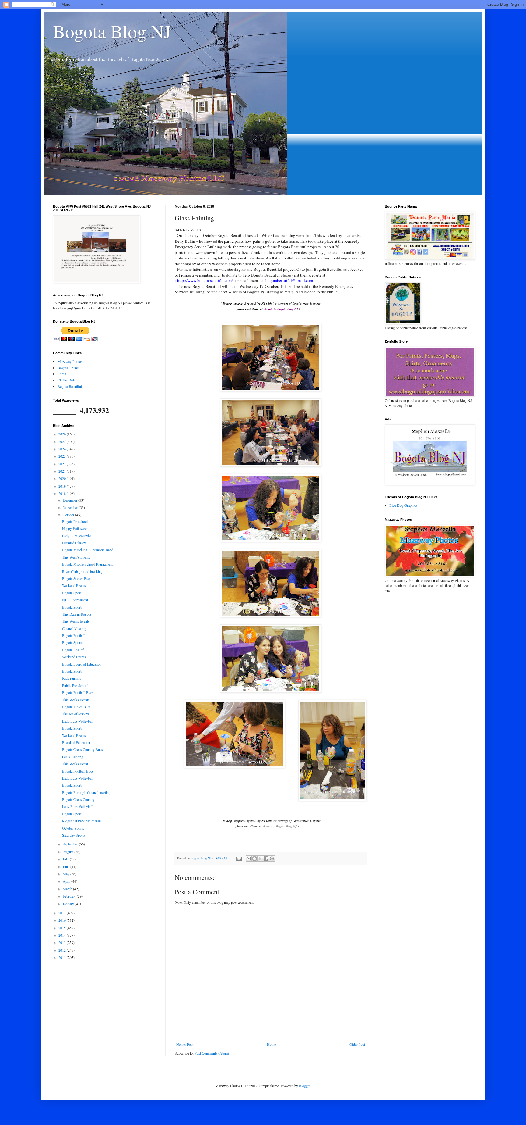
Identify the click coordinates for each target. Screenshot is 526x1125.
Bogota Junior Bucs (76, 706)
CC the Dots (66, 379)
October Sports (73, 828)
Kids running (71, 678)
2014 (62, 935)
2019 (62, 486)
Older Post (357, 1044)
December (70, 500)
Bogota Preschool (75, 521)
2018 (62, 493)
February (70, 896)
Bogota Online (68, 367)
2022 (62, 463)
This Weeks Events (75, 621)
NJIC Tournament (75, 599)
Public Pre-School (75, 685)
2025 (62, 441)
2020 (62, 478)
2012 (62, 950)
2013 (62, 942)
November (71, 507)
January (69, 903)
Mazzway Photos (70, 361)
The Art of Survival (76, 713)
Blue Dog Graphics (403, 505)
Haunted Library (74, 542)
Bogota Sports (72, 592)
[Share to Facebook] (266, 858)
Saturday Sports (73, 835)
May (66, 873)
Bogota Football (73, 635)
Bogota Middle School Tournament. (88, 564)
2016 (62, 920)
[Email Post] (239, 858)
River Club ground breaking (82, 571)
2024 (62, 448)
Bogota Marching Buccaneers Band (87, 549)
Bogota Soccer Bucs (76, 578)
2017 (62, 912)
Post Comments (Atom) (212, 1053)
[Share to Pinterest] (272, 858)
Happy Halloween (75, 528)
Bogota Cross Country (78, 799)
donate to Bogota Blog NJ (280, 826)
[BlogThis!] (254, 858)
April (67, 881)
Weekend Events (74, 585)
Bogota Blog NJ (112, 31)
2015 (62, 927)
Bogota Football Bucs (77, 692)
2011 (62, 957)
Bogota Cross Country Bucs (82, 749)
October (69, 514)
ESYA (62, 373)
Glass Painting (72, 756)
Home (271, 1044)
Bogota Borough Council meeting (86, 792)
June (66, 866)
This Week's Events (76, 557)
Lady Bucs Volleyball (77, 535)
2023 (62, 456)
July (66, 858)
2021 (62, 471)
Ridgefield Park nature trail (81, 820)
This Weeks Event (75, 763)
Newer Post (184, 1044)
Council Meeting (74, 628)
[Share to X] (260, 858)
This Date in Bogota (76, 614)
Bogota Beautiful (70, 386)
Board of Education (76, 742)
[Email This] (249, 858)
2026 (62, 433)
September (71, 843)
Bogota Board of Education (81, 664)
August (68, 851)
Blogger (304, 1085)
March (68, 888)
